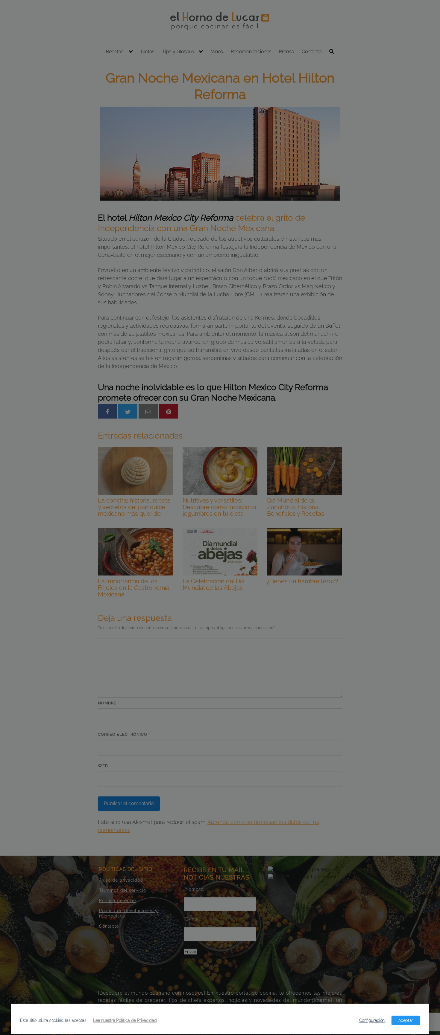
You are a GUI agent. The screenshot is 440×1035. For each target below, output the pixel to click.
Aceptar (405, 1020)
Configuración (372, 1020)
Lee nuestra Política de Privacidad (125, 1020)
